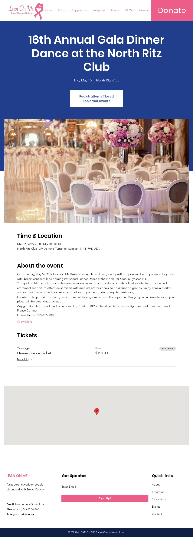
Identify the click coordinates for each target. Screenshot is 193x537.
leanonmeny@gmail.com (30, 504)
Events (156, 506)
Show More (24, 321)
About (156, 484)
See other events (96, 101)
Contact (157, 514)
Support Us (159, 499)
